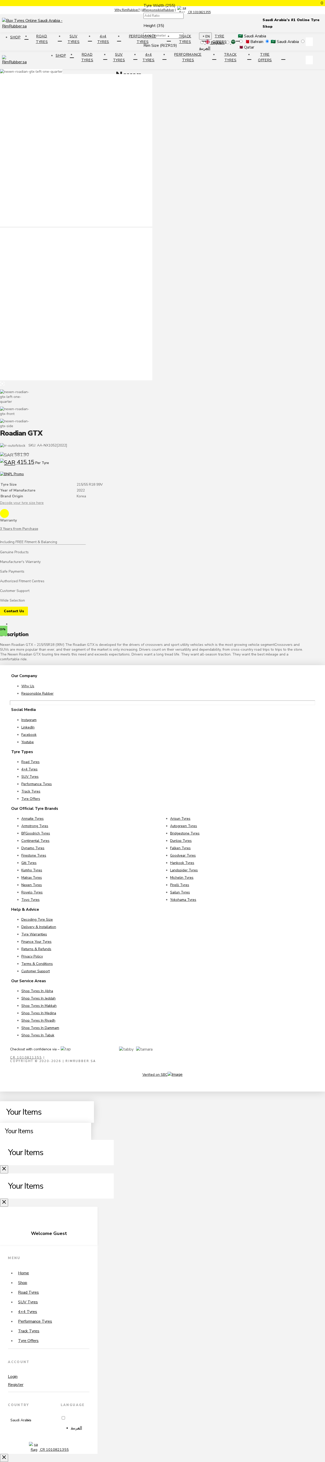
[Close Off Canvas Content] (4, 1169)
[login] (309, 41)
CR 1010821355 (199, 12)
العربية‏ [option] (76, 1428)
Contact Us (14, 611)
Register (15, 1385)
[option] (80, 1428)
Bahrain (254, 41)
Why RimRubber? (127, 10)
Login (13, 1376)
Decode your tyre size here (22, 502)
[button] (319, 42)
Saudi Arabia (285, 41)
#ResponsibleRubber (158, 10)
